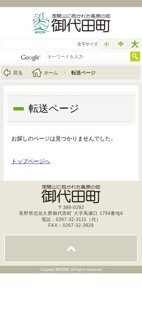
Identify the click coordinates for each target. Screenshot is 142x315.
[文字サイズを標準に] (121, 44)
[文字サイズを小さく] (106, 44)
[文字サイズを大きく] (135, 44)
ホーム (51, 72)
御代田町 (63, 269)
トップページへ (30, 161)
